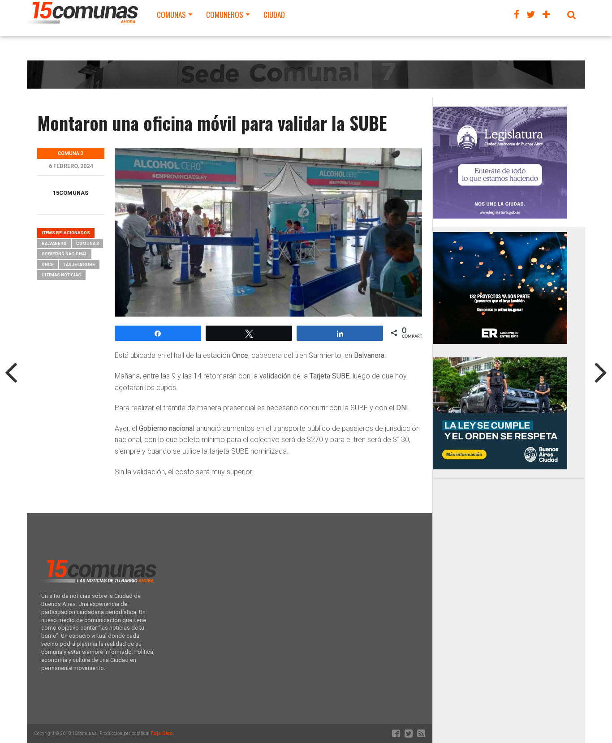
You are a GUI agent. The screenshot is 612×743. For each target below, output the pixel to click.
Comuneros (224, 14)
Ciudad (274, 14)
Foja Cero (162, 733)
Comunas (171, 14)
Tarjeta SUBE (79, 264)
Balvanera (54, 243)
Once (48, 264)
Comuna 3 (87, 243)
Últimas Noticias (61, 274)
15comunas (70, 192)
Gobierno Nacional (64, 253)
